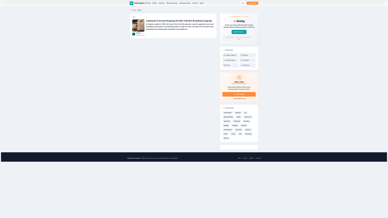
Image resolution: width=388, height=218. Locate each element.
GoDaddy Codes (184, 3)
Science (248, 129)
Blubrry (245, 55)
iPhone (226, 138)
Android (234, 125)
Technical (237, 121)
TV (134, 17)
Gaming (243, 125)
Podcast (237, 112)
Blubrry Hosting (172, 3)
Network (162, 3)
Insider (154, 3)
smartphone (228, 129)
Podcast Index (230, 60)
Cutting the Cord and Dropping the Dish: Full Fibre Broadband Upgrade (179, 21)
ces (245, 112)
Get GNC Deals (238, 32)
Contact (195, 3)
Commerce (247, 117)
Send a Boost (240, 94)
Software (227, 121)
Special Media (228, 117)
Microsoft (248, 134)
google (226, 125)
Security (246, 121)
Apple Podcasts (231, 55)
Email (228, 65)
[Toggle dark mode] (243, 3)
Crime (233, 134)
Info (240, 134)
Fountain (246, 60)
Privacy (244, 158)
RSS (239, 158)
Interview (239, 129)
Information (227, 112)
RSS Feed (246, 65)
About (202, 3)
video (225, 134)
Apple (238, 117)
